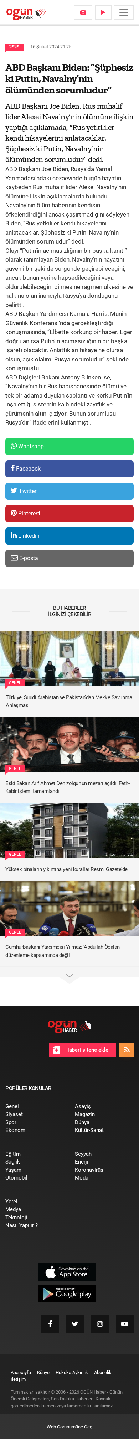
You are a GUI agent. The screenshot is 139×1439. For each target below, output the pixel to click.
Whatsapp (30, 446)
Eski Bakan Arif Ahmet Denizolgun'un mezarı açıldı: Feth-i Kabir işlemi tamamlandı (68, 787)
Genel (15, 47)
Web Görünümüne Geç (69, 1426)
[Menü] (124, 12)
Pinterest (28, 513)
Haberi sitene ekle (86, 1050)
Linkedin (28, 535)
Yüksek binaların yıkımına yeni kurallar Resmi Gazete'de (66, 869)
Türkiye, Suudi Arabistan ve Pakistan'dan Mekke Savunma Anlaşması (69, 701)
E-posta (28, 558)
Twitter (26, 491)
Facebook (28, 468)
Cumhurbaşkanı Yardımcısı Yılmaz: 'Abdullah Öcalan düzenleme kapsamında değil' (62, 951)
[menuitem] (83, 12)
